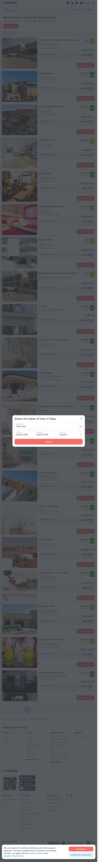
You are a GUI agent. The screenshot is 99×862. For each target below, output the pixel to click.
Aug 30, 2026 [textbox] (42, 434)
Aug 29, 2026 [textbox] (22, 434)
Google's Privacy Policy (14, 856)
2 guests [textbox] (63, 434)
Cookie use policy (36, 853)
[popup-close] (81, 419)
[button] (80, 426)
